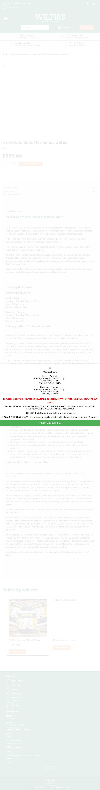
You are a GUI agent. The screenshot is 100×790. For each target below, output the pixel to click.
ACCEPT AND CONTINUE (50, 423)
